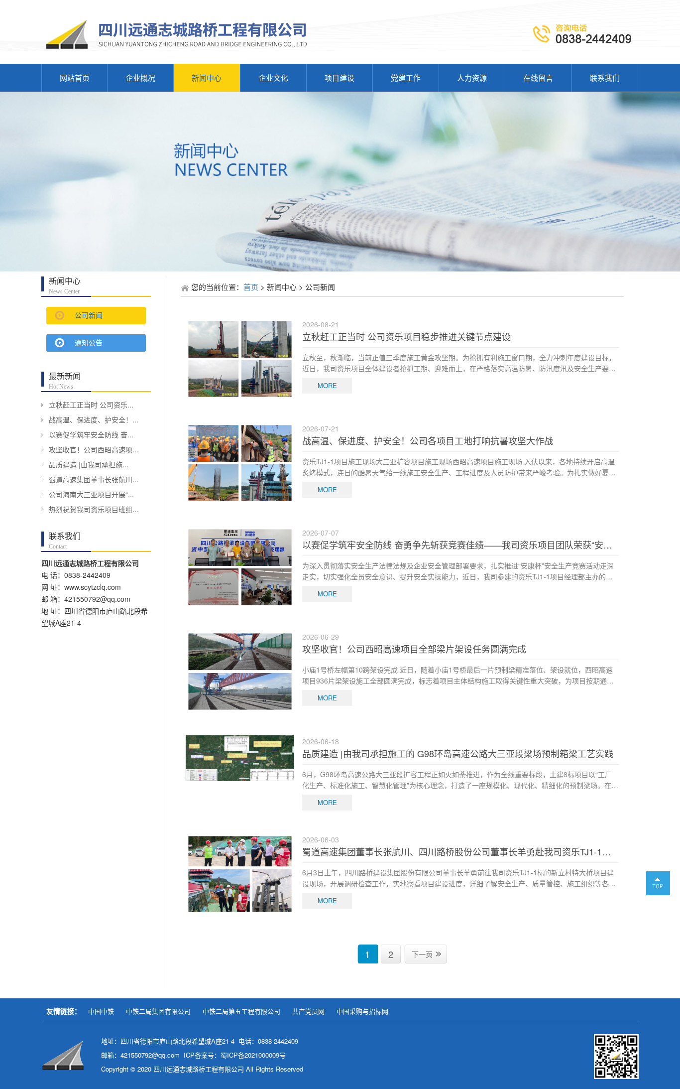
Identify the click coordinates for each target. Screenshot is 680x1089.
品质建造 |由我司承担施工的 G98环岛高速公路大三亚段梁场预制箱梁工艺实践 (457, 753)
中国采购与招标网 (362, 1011)
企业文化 (273, 77)
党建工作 (406, 77)
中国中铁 (101, 1011)
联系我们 (605, 77)
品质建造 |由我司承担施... (88, 464)
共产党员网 (308, 1011)
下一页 (422, 954)
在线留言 (538, 77)
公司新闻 (89, 315)
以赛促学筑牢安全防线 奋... (91, 434)
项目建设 (339, 77)
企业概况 (140, 77)
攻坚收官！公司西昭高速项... (93, 449)
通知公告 (89, 343)
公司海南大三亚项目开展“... (91, 494)
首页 (250, 286)
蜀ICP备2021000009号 (253, 1055)
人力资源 (472, 77)
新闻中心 (207, 77)
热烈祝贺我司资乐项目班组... (93, 509)
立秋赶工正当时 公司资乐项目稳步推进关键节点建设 (406, 336)
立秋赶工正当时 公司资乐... (91, 404)
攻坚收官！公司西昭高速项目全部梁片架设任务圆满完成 (414, 648)
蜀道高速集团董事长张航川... (93, 479)
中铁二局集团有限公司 (158, 1011)
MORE (327, 385)
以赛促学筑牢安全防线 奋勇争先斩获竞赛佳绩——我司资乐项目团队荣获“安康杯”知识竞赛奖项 (490, 544)
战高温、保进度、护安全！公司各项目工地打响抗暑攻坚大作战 (427, 440)
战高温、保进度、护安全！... (93, 419)
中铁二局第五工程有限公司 (241, 1011)
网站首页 (75, 77)
